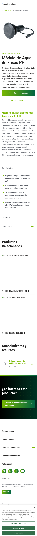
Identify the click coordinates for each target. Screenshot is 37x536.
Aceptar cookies (18, 533)
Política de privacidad (8, 504)
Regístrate (6, 491)
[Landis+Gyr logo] (9, 4)
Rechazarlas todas (18, 528)
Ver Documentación (18, 100)
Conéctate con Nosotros (18, 93)
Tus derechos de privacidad (18, 523)
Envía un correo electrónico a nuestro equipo (16, 404)
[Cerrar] (35, 508)
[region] (18, 520)
